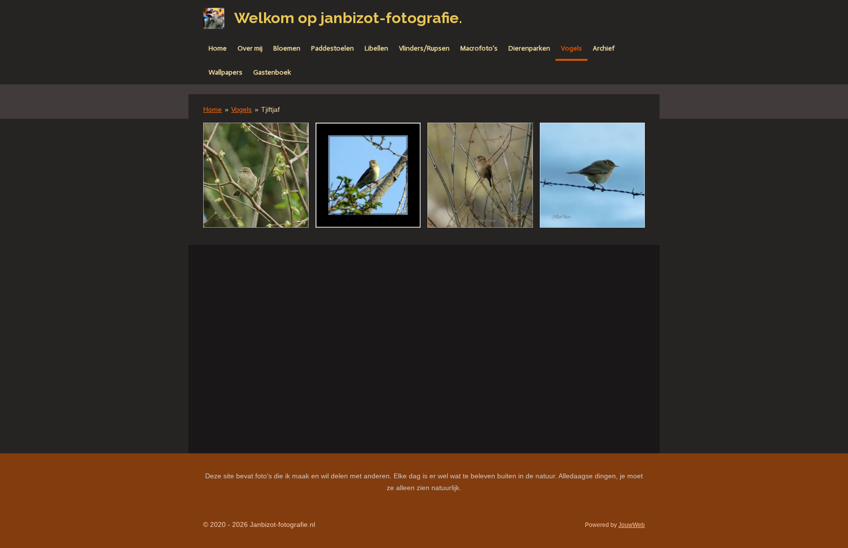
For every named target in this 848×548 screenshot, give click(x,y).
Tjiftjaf (270, 109)
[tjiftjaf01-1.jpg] (480, 175)
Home (212, 109)
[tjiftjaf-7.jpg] (368, 175)
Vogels (241, 109)
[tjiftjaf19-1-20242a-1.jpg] (592, 175)
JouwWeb (631, 525)
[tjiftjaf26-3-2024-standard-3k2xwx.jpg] (256, 175)
